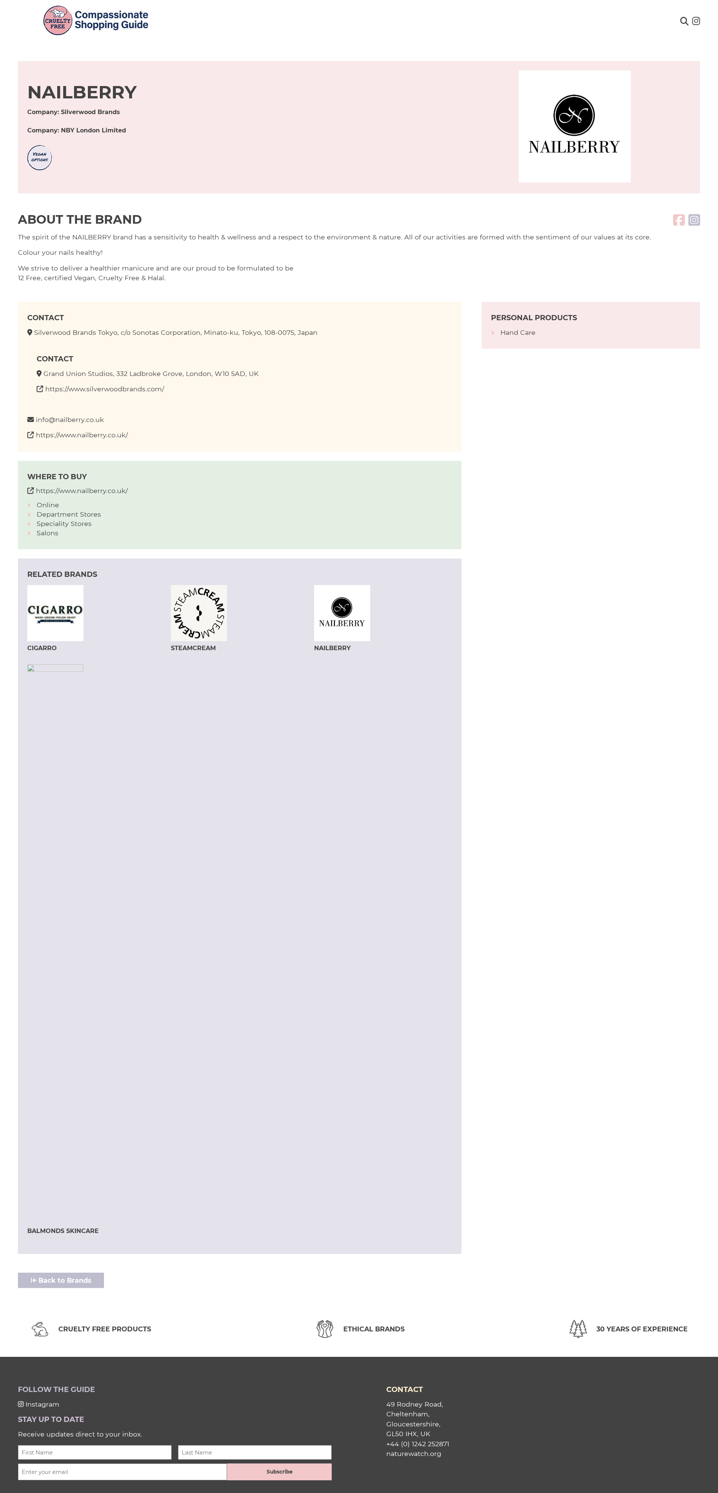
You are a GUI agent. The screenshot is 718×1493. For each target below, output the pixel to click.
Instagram (41, 1404)
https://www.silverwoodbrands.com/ (104, 389)
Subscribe (279, 1472)
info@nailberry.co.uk (70, 419)
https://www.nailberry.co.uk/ (82, 435)
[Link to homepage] (95, 21)
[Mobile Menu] (15, 17)
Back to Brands (64, 1280)
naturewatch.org (413, 1453)
